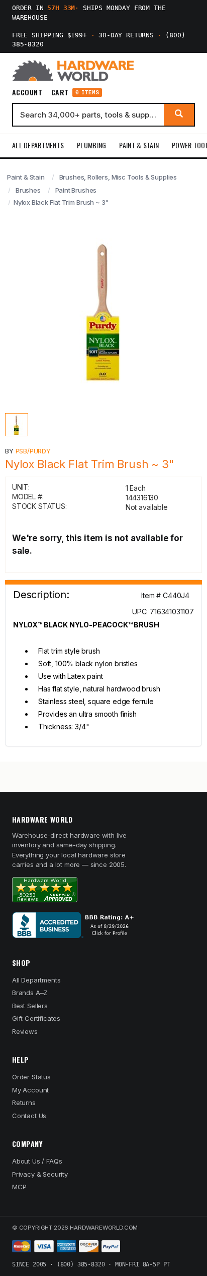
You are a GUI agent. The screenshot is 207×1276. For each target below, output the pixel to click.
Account (27, 92)
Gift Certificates (36, 1018)
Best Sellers (30, 1006)
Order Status (31, 1077)
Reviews (25, 1031)
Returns (24, 1102)
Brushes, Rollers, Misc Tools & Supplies (118, 177)
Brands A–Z (30, 993)
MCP (19, 1187)
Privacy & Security (40, 1174)
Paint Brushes (76, 190)
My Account (30, 1090)
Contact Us (29, 1116)
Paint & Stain (139, 145)
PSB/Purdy (33, 451)
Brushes (28, 190)
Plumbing (91, 145)
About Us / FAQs (37, 1161)
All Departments (38, 145)
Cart (75, 92)
